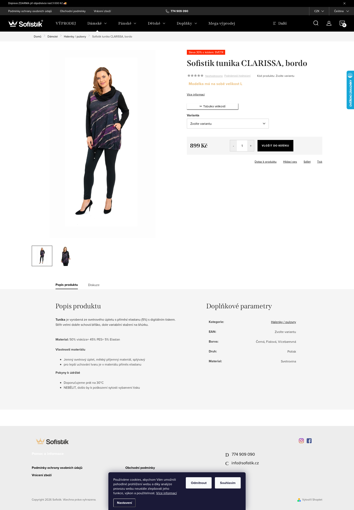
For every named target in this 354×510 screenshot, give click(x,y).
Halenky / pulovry (283, 322)
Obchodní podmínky (73, 11)
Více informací (166, 493)
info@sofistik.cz (245, 463)
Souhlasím (228, 482)
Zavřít (209, 160)
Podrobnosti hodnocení (237, 75)
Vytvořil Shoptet (312, 500)
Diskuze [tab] (94, 285)
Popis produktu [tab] (67, 285)
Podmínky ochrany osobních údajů (30, 11)
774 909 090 (243, 454)
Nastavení (124, 502)
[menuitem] (66, 23)
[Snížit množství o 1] (233, 145)
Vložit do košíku (275, 146)
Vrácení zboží (102, 11)
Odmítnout (198, 482)
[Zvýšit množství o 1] (250, 145)
